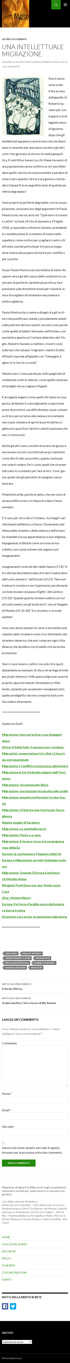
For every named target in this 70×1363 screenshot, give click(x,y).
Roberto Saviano (44, 963)
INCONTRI (9, 1251)
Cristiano (11, 953)
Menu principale (65, 4)
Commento (9, 1043)
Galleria (7, 61)
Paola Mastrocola (17, 963)
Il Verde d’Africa (16, 986)
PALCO (6, 1258)
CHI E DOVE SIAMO (14, 1244)
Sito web (8, 1126)
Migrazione (43, 958)
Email (6, 1110)
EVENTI (7, 1279)
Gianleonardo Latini (45, 61)
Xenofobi (36, 967)
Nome (7, 1093)
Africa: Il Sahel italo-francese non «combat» (33, 747)
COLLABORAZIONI (14, 1272)
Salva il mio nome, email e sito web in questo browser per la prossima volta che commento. (32, 1150)
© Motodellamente (12, 1358)
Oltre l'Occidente (14, 39)
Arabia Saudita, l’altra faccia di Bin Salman (29, 1001)
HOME (6, 1237)
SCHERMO (8, 1265)
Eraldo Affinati (32, 953)
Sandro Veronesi (15, 967)
